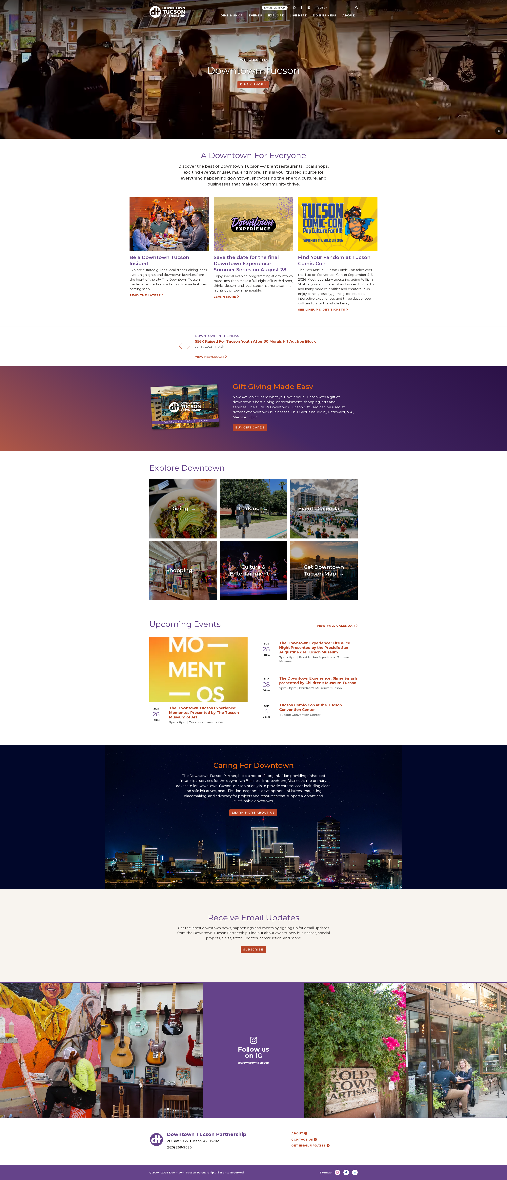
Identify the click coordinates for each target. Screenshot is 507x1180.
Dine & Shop (231, 15)
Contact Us (302, 1139)
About (348, 15)
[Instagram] (294, 7)
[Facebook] (301, 7)
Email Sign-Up (274, 7)
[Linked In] (308, 7)
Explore (276, 15)
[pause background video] (499, 131)
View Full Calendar (336, 625)
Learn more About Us (253, 812)
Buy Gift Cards (250, 427)
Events (255, 15)
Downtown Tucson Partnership (191, 1172)
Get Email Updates (308, 1145)
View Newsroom (210, 357)
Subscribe (253, 949)
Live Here (298, 15)
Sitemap (325, 1172)
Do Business (324, 15)
